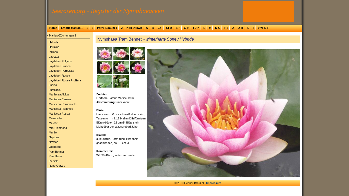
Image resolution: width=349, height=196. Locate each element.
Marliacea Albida (59, 94)
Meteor (53, 123)
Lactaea (54, 56)
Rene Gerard (57, 165)
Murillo (53, 132)
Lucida (53, 85)
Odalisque (55, 146)
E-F (178, 27)
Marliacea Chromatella (62, 104)
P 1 (226, 27)
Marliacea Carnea (60, 99)
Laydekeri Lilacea (60, 66)
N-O (217, 27)
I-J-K (196, 27)
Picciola (53, 161)
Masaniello (55, 118)
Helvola (53, 42)
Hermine (54, 46)
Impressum (213, 183)
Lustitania (55, 89)
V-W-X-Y (263, 27)
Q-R (240, 27)
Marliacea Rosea (59, 113)
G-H (186, 27)
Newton (53, 141)
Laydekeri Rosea (59, 75)
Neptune (54, 137)
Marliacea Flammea (61, 108)
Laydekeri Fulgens (60, 61)
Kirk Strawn (134, 27)
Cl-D (169, 27)
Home (53, 27)
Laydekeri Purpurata (61, 70)
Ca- (160, 27)
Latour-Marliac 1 (72, 27)
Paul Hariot (55, 156)
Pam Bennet (56, 151)
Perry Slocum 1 (107, 27)
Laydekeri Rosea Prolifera (65, 80)
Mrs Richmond (58, 127)
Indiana (53, 51)
